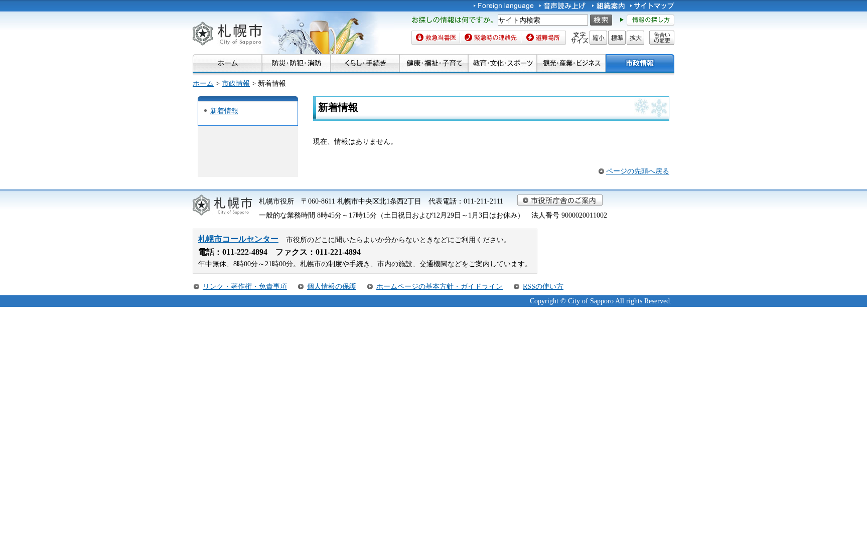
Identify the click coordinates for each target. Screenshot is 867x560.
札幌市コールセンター (238, 239)
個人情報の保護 (331, 286)
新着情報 (224, 111)
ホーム (203, 83)
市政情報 (236, 83)
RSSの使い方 (543, 286)
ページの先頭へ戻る (637, 171)
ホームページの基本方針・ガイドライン (439, 286)
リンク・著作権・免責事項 (245, 286)
